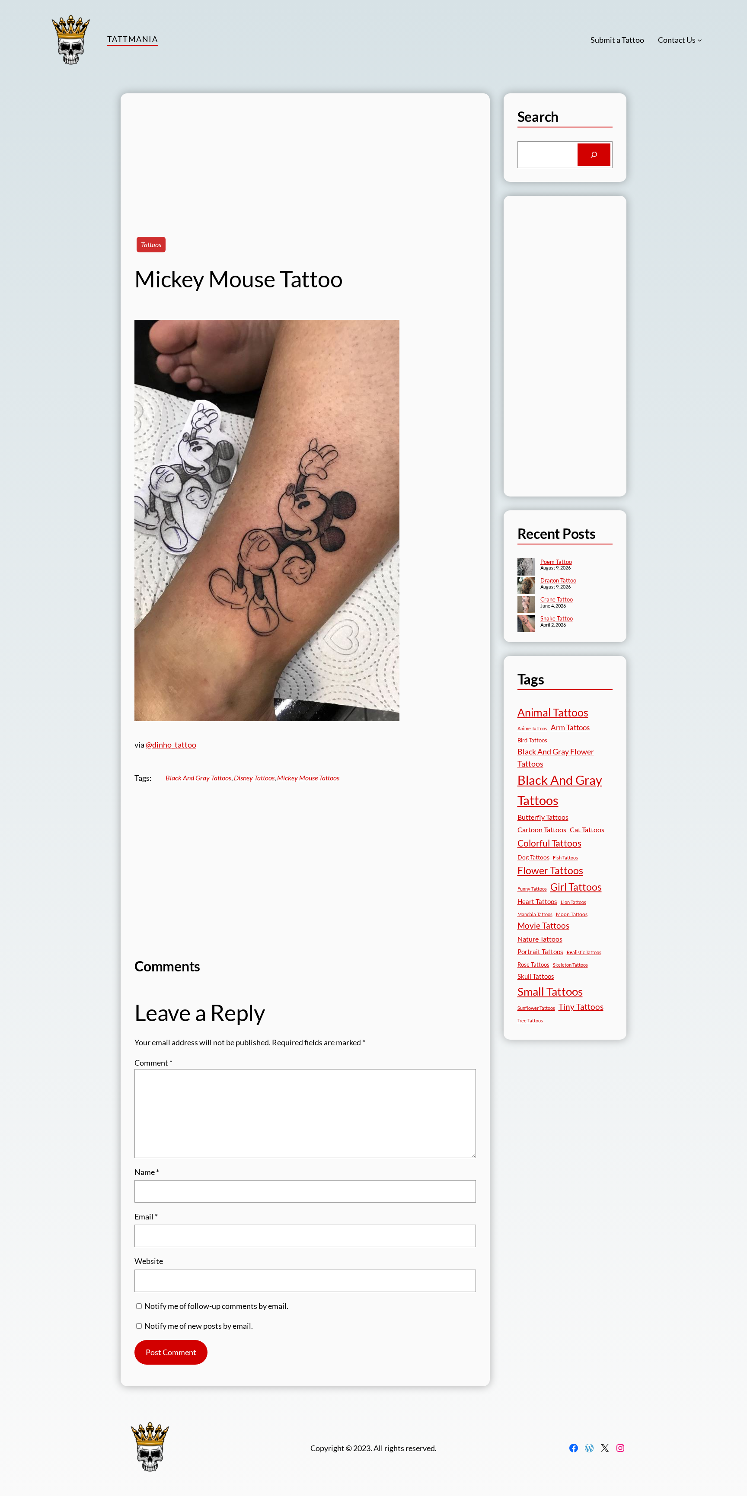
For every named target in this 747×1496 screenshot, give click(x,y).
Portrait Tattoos (540, 951)
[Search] (594, 154)
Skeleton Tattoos (570, 965)
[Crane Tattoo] (526, 605)
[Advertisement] (305, 153)
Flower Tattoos (550, 870)
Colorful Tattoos (549, 842)
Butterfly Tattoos (542, 817)
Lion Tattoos (573, 902)
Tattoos (151, 244)
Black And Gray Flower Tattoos (555, 757)
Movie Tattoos (543, 925)
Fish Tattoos (565, 857)
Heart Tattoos (537, 901)
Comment (153, 1062)
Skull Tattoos (535, 976)
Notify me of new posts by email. (198, 1325)
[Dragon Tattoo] (526, 586)
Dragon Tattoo (558, 580)
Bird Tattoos (532, 740)
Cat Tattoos (587, 829)
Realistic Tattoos (584, 952)
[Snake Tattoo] (526, 624)
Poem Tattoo (556, 561)
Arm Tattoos (570, 727)
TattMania (132, 39)
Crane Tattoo (556, 599)
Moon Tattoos (571, 914)
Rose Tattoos (533, 964)
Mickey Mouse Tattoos (308, 777)
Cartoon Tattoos (541, 829)
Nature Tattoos (539, 939)
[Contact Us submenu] (699, 40)
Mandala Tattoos (534, 914)
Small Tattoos (550, 991)
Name (146, 1172)
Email (146, 1216)
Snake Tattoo (556, 618)
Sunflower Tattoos (536, 1008)
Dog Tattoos (533, 857)
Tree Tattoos (530, 1020)
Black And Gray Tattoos (198, 777)
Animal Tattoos (552, 712)
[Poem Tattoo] (526, 567)
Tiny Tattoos (581, 1007)
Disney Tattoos (254, 777)
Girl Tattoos (576, 887)
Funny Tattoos (532, 888)
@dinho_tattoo (171, 744)
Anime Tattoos (532, 728)
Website (148, 1261)
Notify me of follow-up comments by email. (216, 1306)
